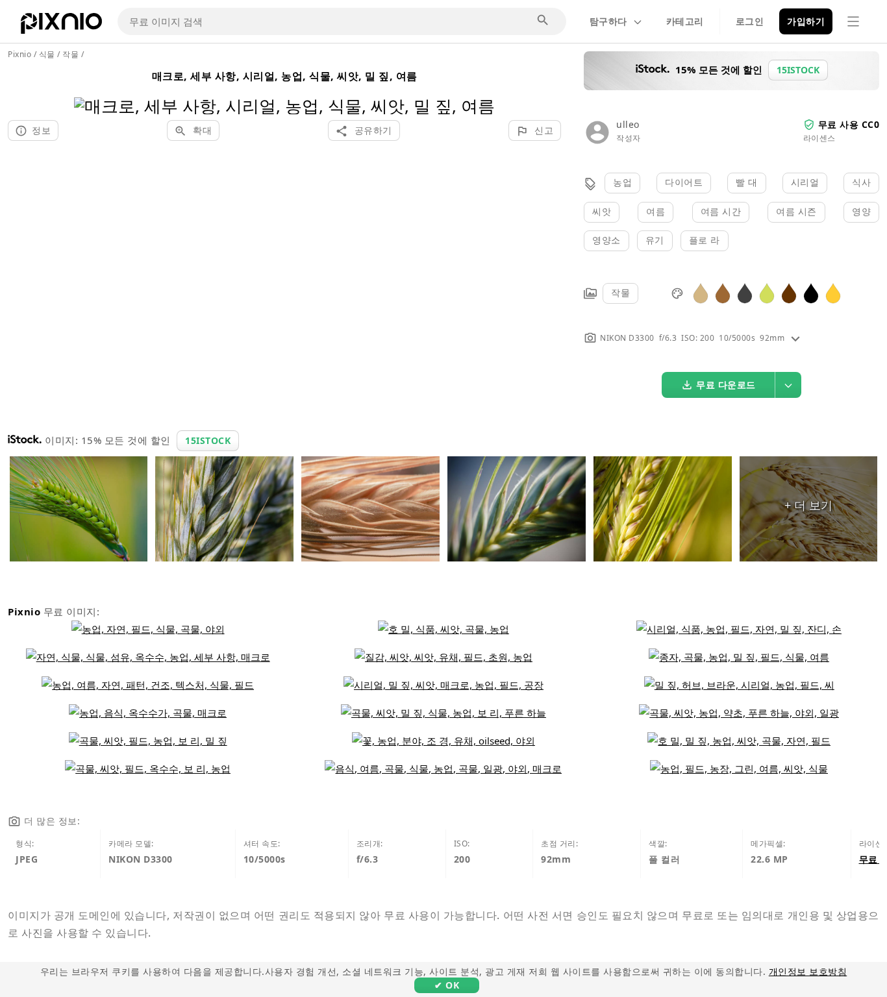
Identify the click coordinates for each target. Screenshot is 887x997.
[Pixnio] (61, 26)
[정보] (795, 337)
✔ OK (446, 985)
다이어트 (684, 182)
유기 (654, 240)
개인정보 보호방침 (808, 971)
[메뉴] (853, 21)
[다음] (480, 89)
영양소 (606, 240)
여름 (655, 211)
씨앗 (601, 211)
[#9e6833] (722, 292)
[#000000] (811, 292)
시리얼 (805, 182)
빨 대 (747, 182)
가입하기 (806, 21)
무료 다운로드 (726, 384)
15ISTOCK (208, 440)
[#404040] (744, 292)
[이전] (88, 89)
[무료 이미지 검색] (543, 20)
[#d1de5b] (766, 292)
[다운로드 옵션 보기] (788, 385)
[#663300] (789, 292)
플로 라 (704, 240)
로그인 (750, 21)
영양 (861, 211)
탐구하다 (608, 21)
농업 (622, 182)
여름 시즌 (796, 211)
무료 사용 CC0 (849, 124)
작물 (620, 292)
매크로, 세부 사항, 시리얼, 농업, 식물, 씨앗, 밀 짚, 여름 (285, 76)
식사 (861, 182)
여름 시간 (721, 211)
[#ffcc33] (833, 292)
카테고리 (685, 21)
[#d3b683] (700, 292)
